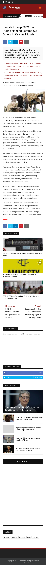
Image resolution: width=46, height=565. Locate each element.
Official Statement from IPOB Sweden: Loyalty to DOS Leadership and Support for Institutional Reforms (23, 75)
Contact (26, 563)
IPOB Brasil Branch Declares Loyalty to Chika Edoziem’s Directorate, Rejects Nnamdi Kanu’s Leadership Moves (22, 66)
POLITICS (35, 537)
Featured (21, 16)
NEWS (29, 537)
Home (19, 563)
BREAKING (6, 537)
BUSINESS (14, 537)
